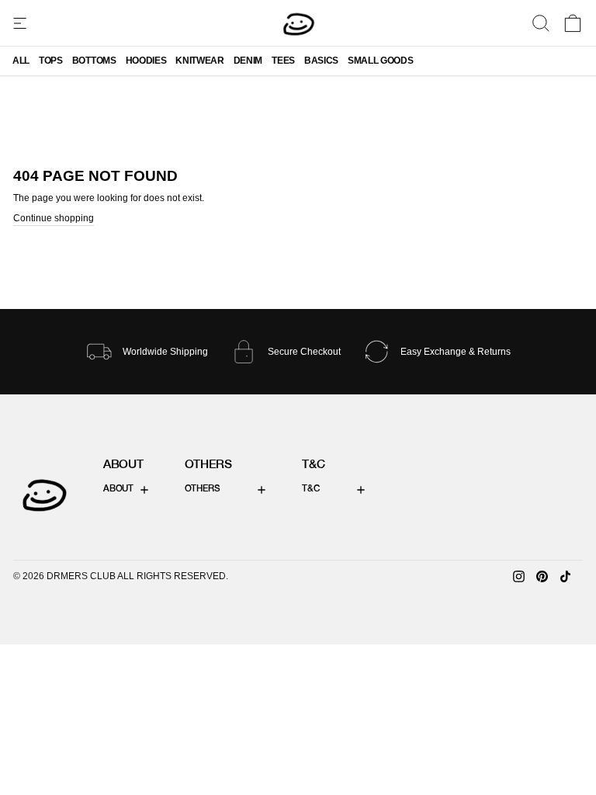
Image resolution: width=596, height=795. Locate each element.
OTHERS (202, 489)
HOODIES (146, 60)
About (118, 489)
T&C (311, 489)
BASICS (321, 60)
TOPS (51, 60)
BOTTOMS (94, 60)
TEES (283, 60)
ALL (20, 60)
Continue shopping (53, 218)
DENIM (248, 60)
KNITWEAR (199, 60)
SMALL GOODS (380, 60)
